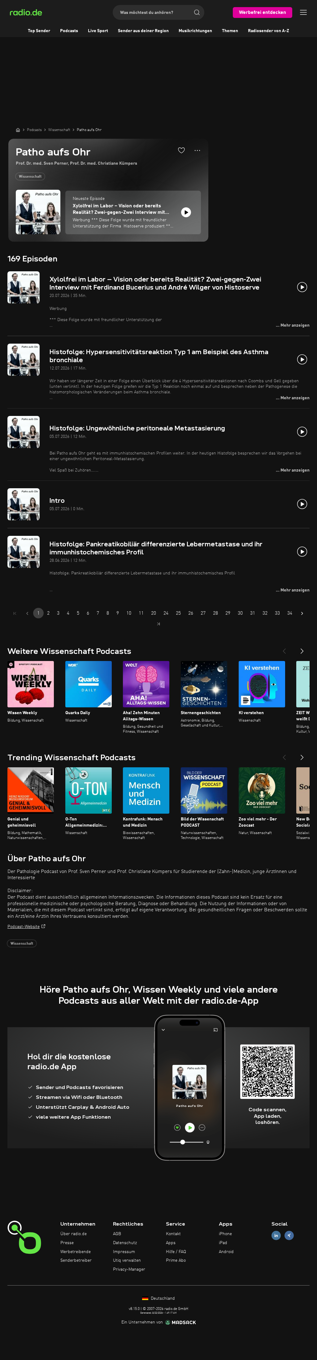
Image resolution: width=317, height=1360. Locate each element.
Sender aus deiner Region (143, 31)
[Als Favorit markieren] (181, 150)
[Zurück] (284, 648)
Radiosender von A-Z (268, 31)
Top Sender (39, 31)
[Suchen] (197, 12)
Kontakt (173, 1234)
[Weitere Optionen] (197, 150)
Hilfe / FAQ (176, 1252)
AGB (117, 1234)
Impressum (124, 1252)
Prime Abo (176, 1260)
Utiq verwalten (127, 1260)
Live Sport (98, 31)
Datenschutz (125, 1243)
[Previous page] (27, 613)
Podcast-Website (23, 927)
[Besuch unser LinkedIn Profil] (276, 1235)
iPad (223, 1243)
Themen (230, 31)
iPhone (225, 1234)
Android (226, 1252)
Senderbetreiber (76, 1260)
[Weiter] (302, 648)
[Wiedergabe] (186, 212)
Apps (171, 1243)
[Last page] (158, 624)
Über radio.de (73, 1234)
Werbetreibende (75, 1252)
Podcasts (69, 31)
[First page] (15, 613)
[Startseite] (17, 129)
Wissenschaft (30, 177)
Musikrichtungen (195, 31)
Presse (67, 1243)
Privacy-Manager (129, 1269)
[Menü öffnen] (303, 12)
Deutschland (162, 1298)
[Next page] (302, 613)
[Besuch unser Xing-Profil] (289, 1235)
